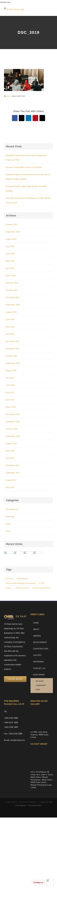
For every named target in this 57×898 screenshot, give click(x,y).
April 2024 (10, 268)
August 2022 (11, 370)
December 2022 (12, 341)
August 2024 (11, 239)
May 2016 (10, 487)
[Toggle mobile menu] (52, 11)
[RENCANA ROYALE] (27, 554)
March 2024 (11, 275)
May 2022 (10, 392)
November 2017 (12, 465)
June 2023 (10, 319)
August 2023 (11, 312)
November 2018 (12, 421)
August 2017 (11, 480)
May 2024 (10, 261)
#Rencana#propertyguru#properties (20, 583)
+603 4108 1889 (11, 727)
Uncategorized (12, 509)
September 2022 (13, 363)
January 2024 (11, 290)
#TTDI (41, 583)
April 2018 (10, 458)
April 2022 (10, 400)
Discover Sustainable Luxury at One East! (24, 167)
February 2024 (12, 283)
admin (8, 96)
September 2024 (13, 232)
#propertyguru (22, 579)
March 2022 (11, 407)
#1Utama (9, 579)
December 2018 (12, 414)
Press (8, 531)
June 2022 (10, 385)
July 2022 (10, 378)
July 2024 (10, 246)
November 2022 (12, 348)
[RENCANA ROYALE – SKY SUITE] (37, 555)
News (8, 524)
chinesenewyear (22, 588)
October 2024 (11, 224)
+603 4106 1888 (11, 718)
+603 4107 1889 (11, 722)
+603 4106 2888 (15, 733)
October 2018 (11, 429)
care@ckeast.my (17, 740)
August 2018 (11, 443)
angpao (8, 588)
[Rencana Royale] (8, 555)
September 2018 (13, 436)
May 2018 (10, 451)
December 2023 (12, 297)
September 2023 (13, 305)
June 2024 (10, 254)
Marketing (10, 516)
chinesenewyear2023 (41, 588)
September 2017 (13, 473)
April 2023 (10, 334)
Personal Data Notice (34, 805)
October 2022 (11, 356)
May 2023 (10, 327)
